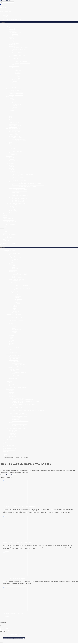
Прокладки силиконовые (19, 55)
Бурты (11, 165)
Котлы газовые (13, 124)
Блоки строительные (8, 214)
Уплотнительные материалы (16, 54)
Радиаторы (12, 148)
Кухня (13, 41)
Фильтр (17, 75)
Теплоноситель (13, 153)
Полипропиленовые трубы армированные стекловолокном (28, 185)
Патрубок (14, 105)
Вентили (11, 166)
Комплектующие (13, 133)
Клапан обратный (16, 104)
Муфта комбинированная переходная (22, 174)
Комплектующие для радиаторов (18, 147)
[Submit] (0, 4)
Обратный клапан (13, 134)
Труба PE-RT (15, 51)
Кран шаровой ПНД (14, 206)
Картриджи (15, 58)
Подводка (9, 156)
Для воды (11, 157)
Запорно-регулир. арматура (13, 89)
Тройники (11, 197)
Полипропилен (10, 163)
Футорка (17, 76)
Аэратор (14, 99)
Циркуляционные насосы (19, 140)
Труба (10, 119)
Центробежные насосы (18, 139)
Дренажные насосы (14, 131)
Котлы (7, 121)
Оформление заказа (15, 19)
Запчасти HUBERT (14, 122)
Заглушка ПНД (13, 205)
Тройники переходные (18, 200)
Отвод (11, 113)
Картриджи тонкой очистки (22, 63)
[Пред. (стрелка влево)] (0, 642)
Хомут (13, 108)
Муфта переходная (17, 177)
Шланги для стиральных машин (17, 162)
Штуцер (17, 78)
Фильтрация (12, 57)
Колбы (14, 64)
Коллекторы (12, 169)
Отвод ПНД (12, 209)
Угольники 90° (16, 194)
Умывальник (15, 43)
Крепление (12, 31)
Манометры (15, 34)
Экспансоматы (13, 154)
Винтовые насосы (17, 137)
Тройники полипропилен (18, 201)
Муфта (14, 83)
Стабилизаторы (13, 127)
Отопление (9, 142)
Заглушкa (14, 101)
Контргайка (18, 70)
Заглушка (17, 69)
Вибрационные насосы (15, 130)
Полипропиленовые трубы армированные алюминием (26, 183)
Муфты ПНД (12, 208)
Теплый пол (12, 46)
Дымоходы (12, 29)
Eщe (13, 67)
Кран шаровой (13, 171)
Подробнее (6, 515)
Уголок (17, 72)
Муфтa (11, 112)
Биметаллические (17, 151)
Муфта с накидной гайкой (19, 180)
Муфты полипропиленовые (16, 173)
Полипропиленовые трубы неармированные (24, 186)
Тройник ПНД (13, 211)
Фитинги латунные (14, 66)
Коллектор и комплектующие (20, 47)
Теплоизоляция (13, 44)
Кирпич (5, 215)
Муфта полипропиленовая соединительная (23, 179)
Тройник (14, 87)
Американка (15, 80)
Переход (14, 107)
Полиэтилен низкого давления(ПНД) (16, 203)
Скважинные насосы (14, 136)
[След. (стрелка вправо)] (2, 642)
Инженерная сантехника (9, 25)
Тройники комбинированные (19, 198)
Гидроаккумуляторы (14, 28)
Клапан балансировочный (16, 92)
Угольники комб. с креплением (20, 195)
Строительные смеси (8, 218)
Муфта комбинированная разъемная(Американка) (25, 176)
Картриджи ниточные (21, 61)
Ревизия (11, 115)
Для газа (11, 159)
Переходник (15, 86)
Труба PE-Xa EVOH (17, 52)
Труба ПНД (12, 212)
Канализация (9, 96)
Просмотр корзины (5, 19)
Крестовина (15, 81)
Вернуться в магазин (5, 14)
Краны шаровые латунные (16, 93)
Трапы (10, 116)
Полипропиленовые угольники (17, 188)
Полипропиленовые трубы (16, 182)
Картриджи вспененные (21, 60)
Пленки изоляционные (9, 224)
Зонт (13, 102)
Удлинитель (18, 73)
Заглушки (11, 168)
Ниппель (14, 84)
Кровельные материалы (9, 223)
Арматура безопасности (15, 144)
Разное (11, 37)
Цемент (5, 217)
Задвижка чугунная (14, 90)
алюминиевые (16, 150)
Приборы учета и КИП (15, 32)
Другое (11, 98)
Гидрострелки (13, 145)
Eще (7, 26)
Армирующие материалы (9, 221)
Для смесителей (13, 160)
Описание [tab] (5, 468)
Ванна (13, 40)
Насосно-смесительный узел (19, 49)
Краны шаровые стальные (16, 95)
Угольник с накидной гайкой (19, 191)
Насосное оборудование (13, 128)
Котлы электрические (15, 125)
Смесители (12, 38)
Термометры (15, 35)
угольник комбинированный (19, 189)
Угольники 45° (16, 192)
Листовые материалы (8, 220)
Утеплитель (6, 226)
